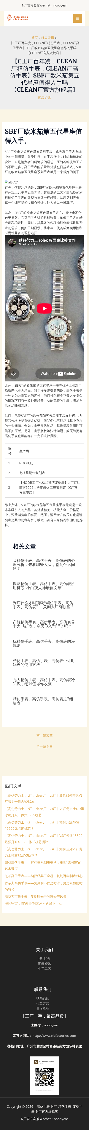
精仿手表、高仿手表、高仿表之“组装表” (43, 700)
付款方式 (42, 1003)
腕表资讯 (44, 97)
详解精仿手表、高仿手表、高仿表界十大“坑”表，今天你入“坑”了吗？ (44, 624)
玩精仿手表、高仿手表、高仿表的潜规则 (44, 643)
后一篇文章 (45, 746)
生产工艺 (44, 968)
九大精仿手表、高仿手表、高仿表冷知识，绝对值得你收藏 (44, 681)
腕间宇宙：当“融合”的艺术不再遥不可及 (33, 903)
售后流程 (42, 1008)
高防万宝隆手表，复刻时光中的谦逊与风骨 (35, 896)
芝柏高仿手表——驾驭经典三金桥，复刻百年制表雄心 (44, 876)
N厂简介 (44, 958)
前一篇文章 (45, 735)
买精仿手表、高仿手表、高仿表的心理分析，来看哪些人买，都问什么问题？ (44, 564)
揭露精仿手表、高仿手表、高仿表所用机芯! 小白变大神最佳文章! (44, 585)
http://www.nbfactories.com (54, 1035)
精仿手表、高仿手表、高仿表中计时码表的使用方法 (44, 662)
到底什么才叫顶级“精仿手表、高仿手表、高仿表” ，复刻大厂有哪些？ (43, 604)
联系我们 (42, 998)
